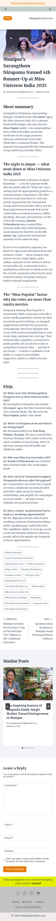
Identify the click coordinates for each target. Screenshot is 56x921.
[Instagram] (31, 893)
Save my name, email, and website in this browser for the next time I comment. (27, 860)
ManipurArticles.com (14, 581)
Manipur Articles (12, 575)
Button (8, 18)
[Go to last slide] (7, 706)
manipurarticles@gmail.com (19, 92)
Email (8, 837)
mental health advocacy (16, 586)
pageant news (40, 603)
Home (15, 901)
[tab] (22, 748)
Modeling (36, 598)
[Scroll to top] (49, 917)
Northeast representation (17, 603)
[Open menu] (50, 9)
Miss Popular (38, 586)
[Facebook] (17, 893)
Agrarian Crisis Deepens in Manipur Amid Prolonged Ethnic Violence (42, 629)
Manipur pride (32, 575)
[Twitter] (24, 893)
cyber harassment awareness (18, 558)
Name (8, 824)
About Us (27, 901)
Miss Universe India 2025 (16, 592)
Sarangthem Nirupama (15, 609)
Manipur (14, 54)
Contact (39, 901)
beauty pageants (12, 552)
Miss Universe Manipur (15, 598)
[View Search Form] (5, 9)
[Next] (48, 706)
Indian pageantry (35, 564)
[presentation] (28, 683)
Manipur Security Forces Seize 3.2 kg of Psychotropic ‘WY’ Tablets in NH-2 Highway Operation (14, 631)
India (5, 54)
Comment (11, 785)
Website (9, 851)
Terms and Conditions (28, 907)
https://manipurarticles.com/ (28, 3)
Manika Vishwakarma (31, 569)
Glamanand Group (13, 564)
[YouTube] (38, 893)
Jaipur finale (10, 569)
